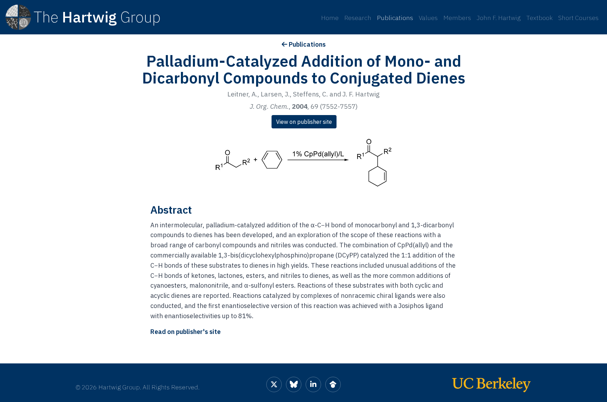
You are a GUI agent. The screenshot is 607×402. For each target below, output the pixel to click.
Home (330, 18)
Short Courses (578, 18)
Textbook (539, 18)
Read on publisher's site (185, 332)
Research (357, 18)
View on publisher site (304, 121)
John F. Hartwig (499, 18)
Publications (395, 18)
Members (457, 18)
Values (428, 18)
